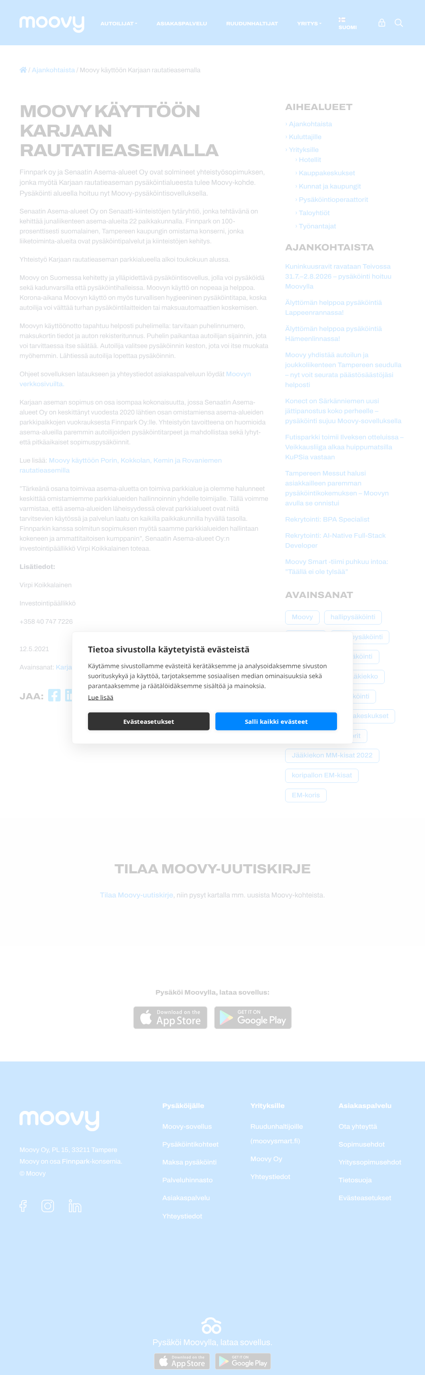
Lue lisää (100, 697)
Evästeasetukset (148, 721)
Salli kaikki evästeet (276, 721)
